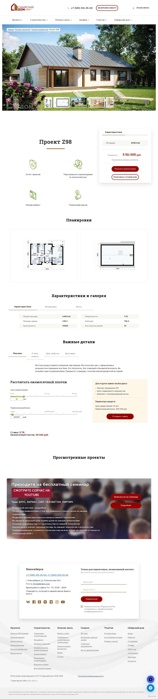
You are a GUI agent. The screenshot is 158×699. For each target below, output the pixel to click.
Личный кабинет (142, 8)
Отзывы (131, 645)
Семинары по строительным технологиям (63, 640)
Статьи (60, 657)
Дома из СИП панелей (19, 633)
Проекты (16, 20)
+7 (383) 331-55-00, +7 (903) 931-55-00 (47, 575)
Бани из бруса (16, 653)
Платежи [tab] (17, 353)
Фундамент (38, 640)
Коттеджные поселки (113, 637)
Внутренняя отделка (42, 668)
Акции (130, 633)
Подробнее (126, 505)
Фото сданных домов (90, 650)
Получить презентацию (125, 169)
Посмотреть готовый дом (125, 177)
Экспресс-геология (42, 644)
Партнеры (132, 657)
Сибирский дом (122, 20)
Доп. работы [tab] (52, 353)
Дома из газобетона (39, 30)
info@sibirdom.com (41, 584)
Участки (101, 20)
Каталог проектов (22, 30)
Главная (11, 30)
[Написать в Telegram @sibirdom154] (150, 679)
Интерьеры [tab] (51, 307)
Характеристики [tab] (22, 306)
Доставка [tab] (70, 353)
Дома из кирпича (17, 637)
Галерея (83, 20)
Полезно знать (62, 20)
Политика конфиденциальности (90, 676)
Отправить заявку (120, 416)
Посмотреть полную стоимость (125, 160)
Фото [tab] (79, 307)
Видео (60, 653)
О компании (133, 641)
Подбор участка (111, 641)
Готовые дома (110, 633)
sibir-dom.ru (32, 681)
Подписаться (91, 599)
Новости (131, 637)
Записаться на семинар (126, 497)
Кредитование (40, 654)
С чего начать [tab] (35, 355)
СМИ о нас (132, 649)
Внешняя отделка (41, 664)
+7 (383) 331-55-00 (82, 8)
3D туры (84, 633)
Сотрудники (133, 653)
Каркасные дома (17, 645)
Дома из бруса (16, 641)
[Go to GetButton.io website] (152, 696)
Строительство (38, 20)
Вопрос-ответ (63, 633)
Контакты (132, 661)
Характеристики (113, 132)
